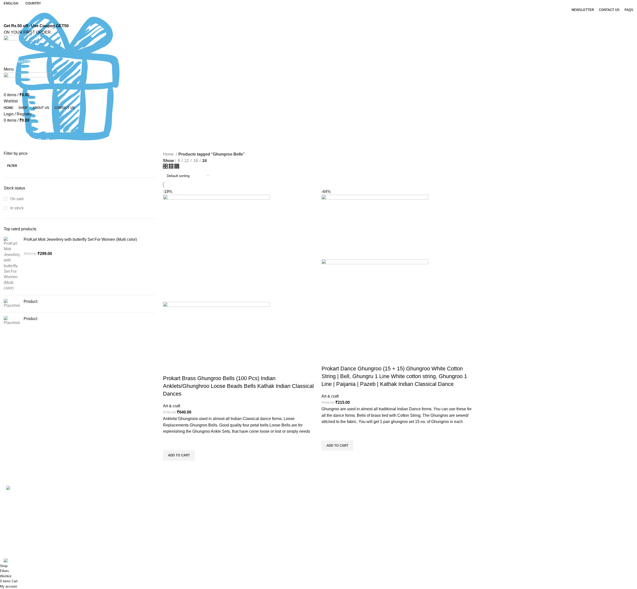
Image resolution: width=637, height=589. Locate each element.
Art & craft (171, 406)
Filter (12, 166)
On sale (16, 199)
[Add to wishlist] (169, 444)
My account (491, 496)
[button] (179, 455)
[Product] (12, 303)
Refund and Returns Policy (346, 506)
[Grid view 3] (171, 167)
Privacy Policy (334, 496)
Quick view (169, 467)
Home (169, 154)
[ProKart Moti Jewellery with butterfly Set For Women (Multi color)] (12, 264)
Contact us (172, 506)
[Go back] (10, 130)
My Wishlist (491, 533)
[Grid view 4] (176, 167)
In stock (16, 208)
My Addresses (493, 515)
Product (30, 301)
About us (171, 496)
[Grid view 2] (166, 167)
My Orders (490, 506)
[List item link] (79, 528)
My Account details (498, 524)
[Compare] (169, 368)
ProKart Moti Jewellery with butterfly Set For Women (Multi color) (80, 239)
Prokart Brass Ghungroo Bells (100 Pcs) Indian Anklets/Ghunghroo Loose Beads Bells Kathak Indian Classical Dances (238, 386)
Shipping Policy (336, 515)
